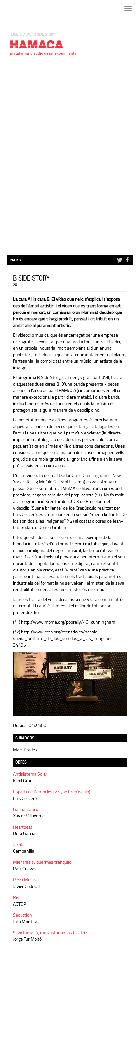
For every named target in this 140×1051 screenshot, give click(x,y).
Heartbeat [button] (22, 827)
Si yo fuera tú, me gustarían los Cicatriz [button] (50, 933)
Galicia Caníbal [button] (26, 809)
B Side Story (44, 35)
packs (26, 35)
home (14, 35)
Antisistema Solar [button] (30, 774)
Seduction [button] (22, 915)
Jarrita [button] (19, 845)
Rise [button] (17, 897)
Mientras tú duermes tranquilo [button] (42, 862)
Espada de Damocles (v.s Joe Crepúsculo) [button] (51, 792)
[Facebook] (127, 262)
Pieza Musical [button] (26, 880)
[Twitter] (119, 262)
